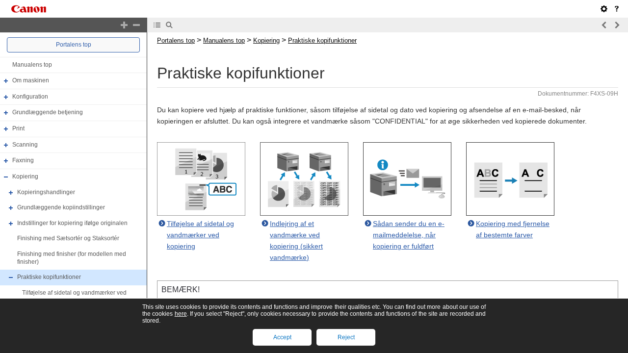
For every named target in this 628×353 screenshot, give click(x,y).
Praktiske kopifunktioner (49, 277)
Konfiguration (30, 96)
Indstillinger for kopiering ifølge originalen (72, 223)
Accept (282, 337)
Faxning (23, 160)
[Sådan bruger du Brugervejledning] (616, 8)
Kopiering (25, 176)
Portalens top (73, 44)
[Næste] (616, 25)
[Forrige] (604, 25)
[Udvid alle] (124, 25)
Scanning (25, 144)
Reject (346, 337)
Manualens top (32, 64)
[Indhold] (157, 25)
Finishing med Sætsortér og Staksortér (68, 238)
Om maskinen (30, 80)
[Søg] (169, 25)
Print (18, 128)
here (181, 313)
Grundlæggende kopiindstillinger (61, 207)
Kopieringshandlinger (46, 192)
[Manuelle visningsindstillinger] (604, 8)
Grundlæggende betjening (47, 112)
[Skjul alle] (136, 25)
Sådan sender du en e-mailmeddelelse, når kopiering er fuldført (409, 235)
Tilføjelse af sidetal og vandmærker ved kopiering (200, 235)
